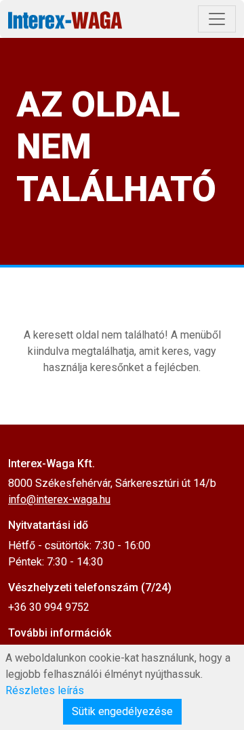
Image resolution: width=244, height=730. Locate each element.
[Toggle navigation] (217, 19)
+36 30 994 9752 (48, 607)
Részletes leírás (44, 690)
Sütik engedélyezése (122, 711)
